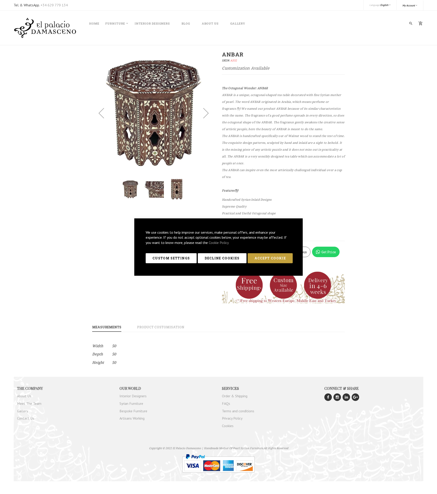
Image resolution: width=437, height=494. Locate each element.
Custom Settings (171, 258)
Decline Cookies (222, 258)
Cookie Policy (219, 242)
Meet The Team (29, 403)
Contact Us (25, 418)
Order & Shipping (234, 396)
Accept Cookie (270, 258)
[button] (410, 5)
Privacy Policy (232, 418)
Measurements (106, 327)
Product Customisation (160, 327)
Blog (185, 23)
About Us (210, 23)
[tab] (114, 327)
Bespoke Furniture (133, 411)
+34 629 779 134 (54, 5)
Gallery (237, 23)
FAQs (226, 403)
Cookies (228, 425)
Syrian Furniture (131, 403)
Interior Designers (152, 23)
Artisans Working (132, 418)
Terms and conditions (238, 411)
